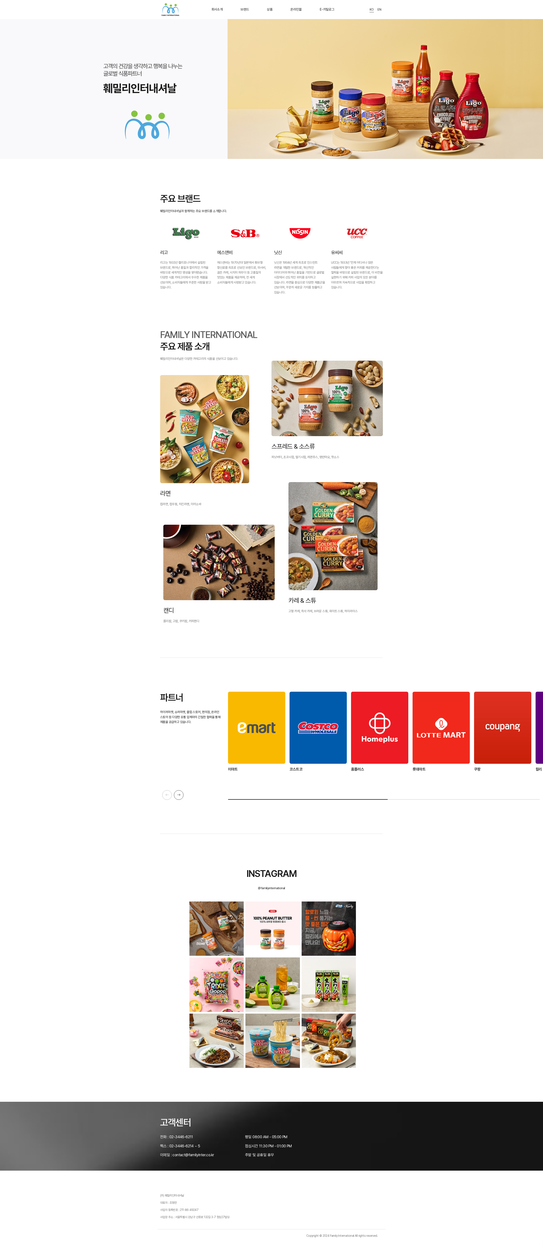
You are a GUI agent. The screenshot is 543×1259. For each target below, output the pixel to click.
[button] (178, 795)
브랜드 (245, 9)
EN (379, 9)
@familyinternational (271, 888)
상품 (270, 9)
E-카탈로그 (327, 9)
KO (372, 9)
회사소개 (217, 9)
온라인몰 (296, 9)
